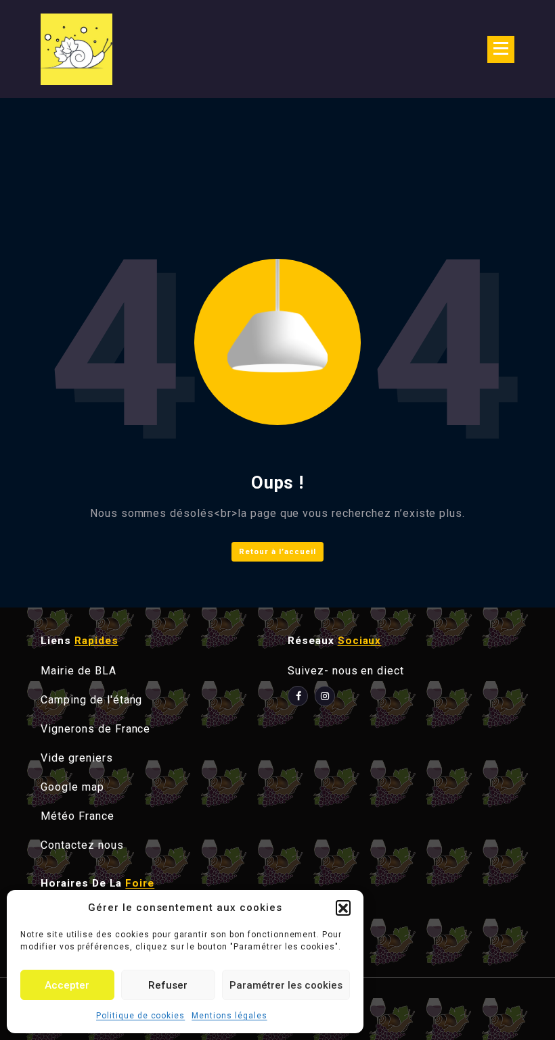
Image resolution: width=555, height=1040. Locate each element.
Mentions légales (229, 1015)
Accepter (67, 985)
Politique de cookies (140, 1015)
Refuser (167, 985)
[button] (343, 907)
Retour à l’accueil (277, 551)
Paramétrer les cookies (285, 985)
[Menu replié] (500, 49)
